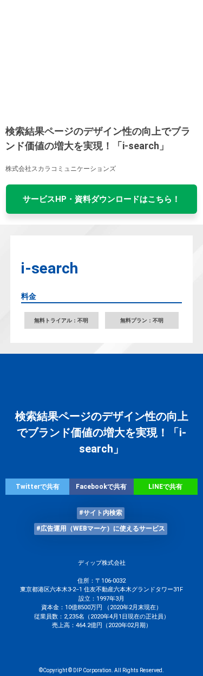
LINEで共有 (165, 486)
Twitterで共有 (38, 486)
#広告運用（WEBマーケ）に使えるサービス (100, 528)
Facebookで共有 (101, 486)
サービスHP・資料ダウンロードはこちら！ (101, 199)
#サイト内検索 (100, 512)
